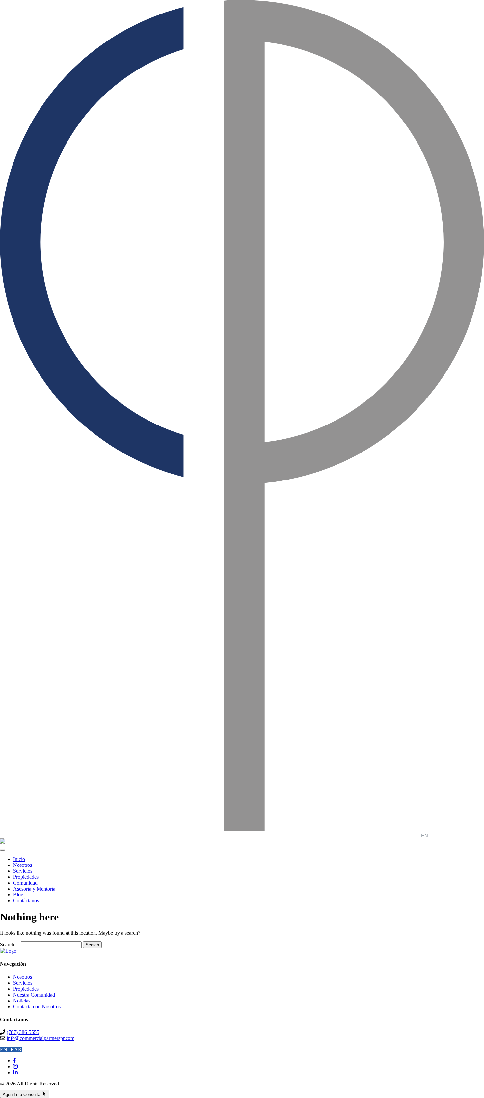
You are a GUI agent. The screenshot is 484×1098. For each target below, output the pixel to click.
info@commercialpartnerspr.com (40, 1038)
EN (424, 835)
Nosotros (22, 865)
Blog (18, 894)
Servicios (22, 871)
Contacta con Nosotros (37, 1006)
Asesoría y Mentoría (34, 889)
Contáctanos (26, 900)
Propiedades (26, 877)
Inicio (19, 859)
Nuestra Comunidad (34, 995)
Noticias (21, 1000)
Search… (9, 944)
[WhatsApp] (55, 1094)
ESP (437, 835)
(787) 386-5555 (23, 1032)
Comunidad (25, 883)
